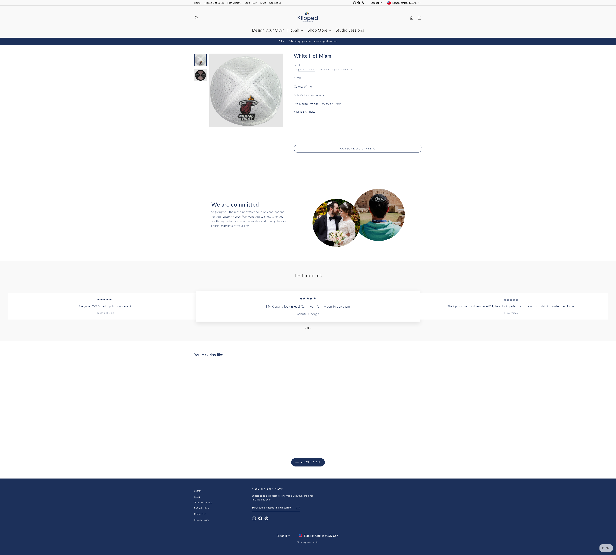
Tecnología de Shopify (308, 542)
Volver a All (310, 462)
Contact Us (275, 2)
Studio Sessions (350, 30)
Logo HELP (251, 2)
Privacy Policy (201, 519)
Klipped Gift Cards (214, 2)
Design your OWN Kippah (276, 30)
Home (197, 2)
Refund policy (201, 508)
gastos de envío (306, 69)
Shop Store (318, 30)
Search (197, 490)
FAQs (263, 2)
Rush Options (234, 2)
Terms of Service (203, 502)
